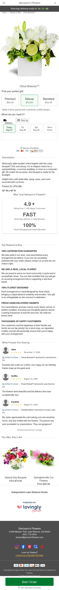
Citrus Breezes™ (28, 357)
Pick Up (24, 120)
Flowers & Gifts (15, 12)
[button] (53, 583)
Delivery (8, 122)
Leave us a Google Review (29, 555)
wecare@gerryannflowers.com (29, 537)
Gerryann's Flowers (29, 3)
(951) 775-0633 (29, 534)
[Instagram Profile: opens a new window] (17, 547)
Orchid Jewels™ (28, 409)
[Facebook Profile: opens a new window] (23, 547)
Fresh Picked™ (27, 384)
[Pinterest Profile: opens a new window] (29, 547)
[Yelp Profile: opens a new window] (42, 547)
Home (4, 12)
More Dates (49, 128)
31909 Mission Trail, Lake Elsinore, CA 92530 (29, 531)
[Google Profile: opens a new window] (36, 547)
